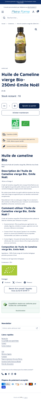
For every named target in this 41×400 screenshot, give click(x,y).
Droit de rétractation (8, 364)
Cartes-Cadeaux (6, 346)
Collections (11, 23)
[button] (37, 12)
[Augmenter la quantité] (14, 105)
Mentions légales (7, 354)
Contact (4, 343)
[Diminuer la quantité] (4, 105)
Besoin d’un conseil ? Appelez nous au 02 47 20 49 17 (20, 289)
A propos (4, 356)
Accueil (3, 23)
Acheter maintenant (20, 113)
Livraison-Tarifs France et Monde (11, 361)
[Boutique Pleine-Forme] (20, 12)
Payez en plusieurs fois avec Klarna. (12, 359)
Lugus (26, 397)
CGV (3, 351)
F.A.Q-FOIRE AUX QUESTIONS (10, 341)
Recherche (5, 338)
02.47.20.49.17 (32, 7)
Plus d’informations (20, 310)
